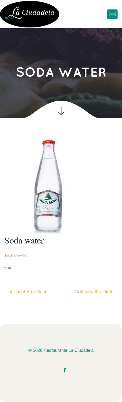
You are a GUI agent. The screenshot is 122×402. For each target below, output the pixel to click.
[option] (61, 205)
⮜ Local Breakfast (27, 291)
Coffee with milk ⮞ (94, 291)
